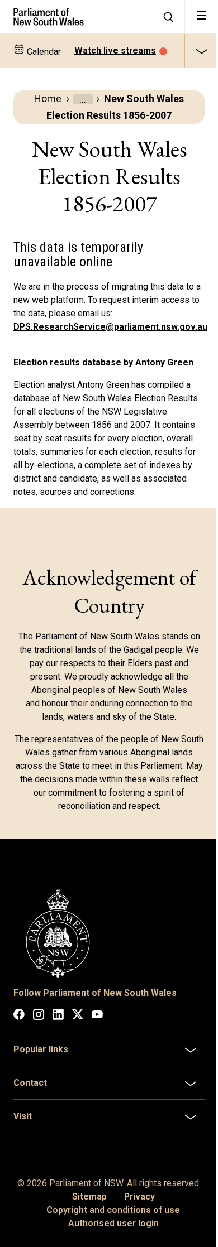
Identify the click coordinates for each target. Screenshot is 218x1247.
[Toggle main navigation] (201, 16)
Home (47, 98)
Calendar (43, 51)
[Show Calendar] (201, 51)
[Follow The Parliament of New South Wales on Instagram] (38, 1016)
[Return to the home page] (75, 16)
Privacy (135, 1236)
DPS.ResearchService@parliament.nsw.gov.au (110, 326)
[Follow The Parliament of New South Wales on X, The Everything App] (77, 1016)
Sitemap (85, 1236)
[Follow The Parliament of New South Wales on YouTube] (97, 1016)
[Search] (167, 16)
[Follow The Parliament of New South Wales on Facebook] (19, 1016)
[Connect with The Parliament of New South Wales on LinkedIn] (58, 1016)
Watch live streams (115, 50)
